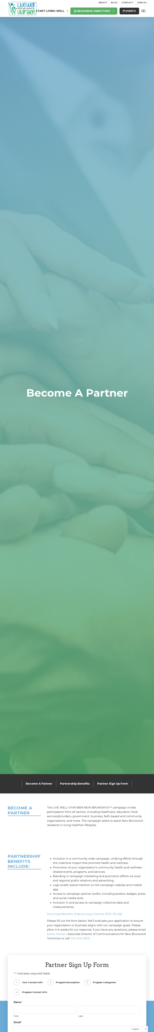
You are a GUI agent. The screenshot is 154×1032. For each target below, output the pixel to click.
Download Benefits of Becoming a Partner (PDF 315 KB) (84, 914)
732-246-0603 (80, 938)
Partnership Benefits (75, 783)
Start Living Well (50, 11)
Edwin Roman (56, 934)
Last (80, 1016)
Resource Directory (93, 11)
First (16, 1016)
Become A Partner (39, 783)
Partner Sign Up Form (112, 783)
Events (130, 11)
